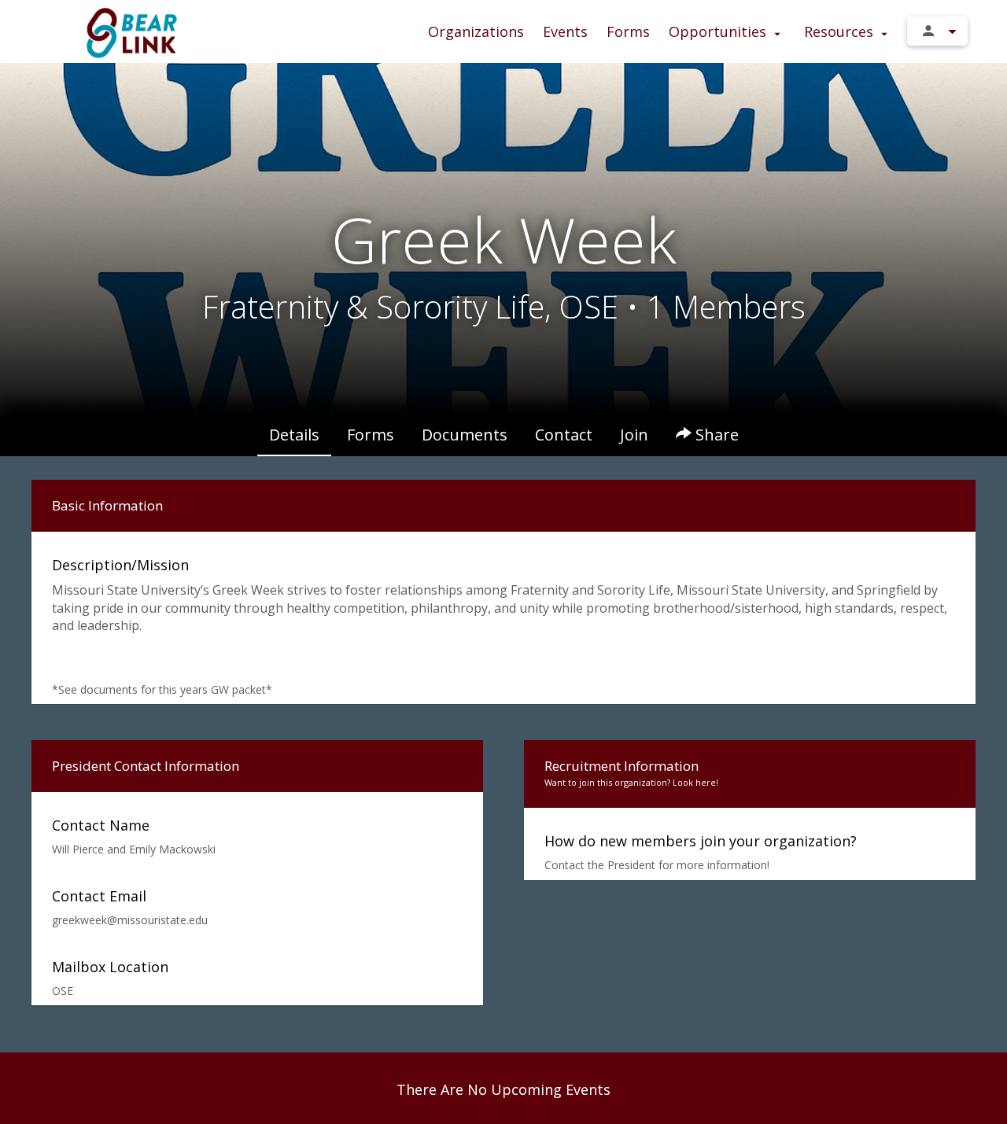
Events (565, 31)
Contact (563, 434)
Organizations (476, 31)
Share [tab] (715, 434)
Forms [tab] (370, 434)
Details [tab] (294, 434)
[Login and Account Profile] (937, 31)
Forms (628, 31)
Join (634, 434)
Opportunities (719, 31)
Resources (840, 31)
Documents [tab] (464, 434)
